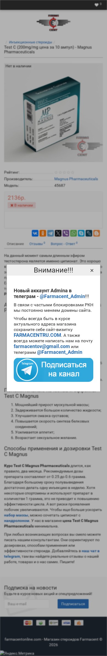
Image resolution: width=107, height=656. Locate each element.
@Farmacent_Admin (62, 296)
